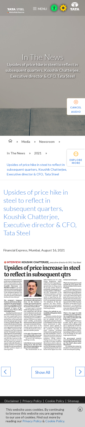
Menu (42, 9)
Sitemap (73, 401)
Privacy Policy (32, 401)
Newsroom (47, 141)
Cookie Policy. (55, 421)
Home (9, 141)
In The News (16, 153)
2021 (37, 153)
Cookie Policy (54, 401)
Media (26, 141)
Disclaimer (12, 401)
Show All (42, 372)
